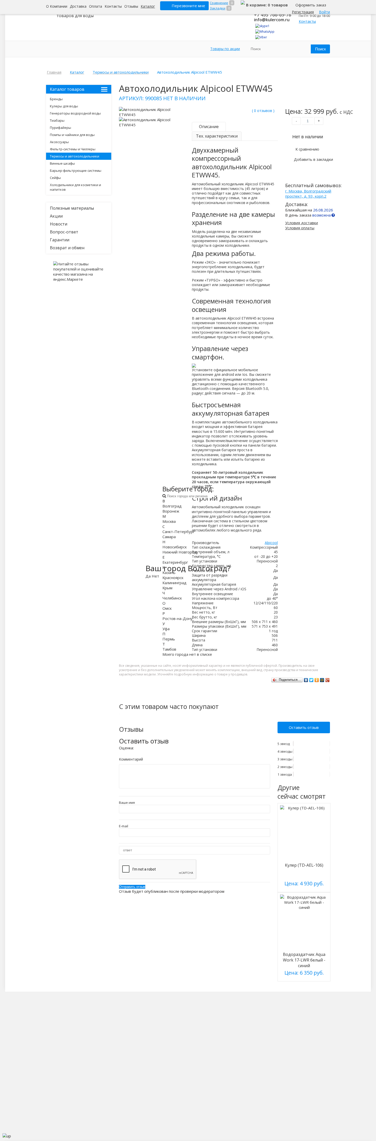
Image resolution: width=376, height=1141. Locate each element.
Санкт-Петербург (178, 531)
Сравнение (219, 3)
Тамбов (169, 649)
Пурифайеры (60, 127)
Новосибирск (174, 546)
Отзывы (131, 6)
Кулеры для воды (64, 106)
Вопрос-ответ (64, 232)
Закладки (217, 8)
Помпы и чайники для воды (72, 134)
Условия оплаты (299, 227)
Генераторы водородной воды (75, 113)
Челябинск (172, 598)
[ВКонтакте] (306, 680)
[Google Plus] (327, 680)
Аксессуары (59, 142)
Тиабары (57, 120)
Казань (168, 572)
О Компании (56, 6)
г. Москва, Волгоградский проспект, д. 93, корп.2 (308, 193)
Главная (54, 72)
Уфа (166, 628)
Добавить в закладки (313, 159)
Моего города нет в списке (187, 654)
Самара (169, 536)
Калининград (174, 582)
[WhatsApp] (264, 31)
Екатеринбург (175, 562)
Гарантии (59, 240)
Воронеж (170, 511)
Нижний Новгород (179, 552)
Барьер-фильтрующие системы (75, 170)
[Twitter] (311, 680)
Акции (56, 216)
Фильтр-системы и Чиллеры (72, 149)
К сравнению (307, 149)
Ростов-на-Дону (177, 618)
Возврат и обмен (67, 248)
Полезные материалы (72, 208)
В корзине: (257, 4)
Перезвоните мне (188, 5)
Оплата (95, 6)
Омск (167, 608)
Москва (169, 521)
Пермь (168, 638)
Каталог (148, 6)
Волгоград (172, 506)
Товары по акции (225, 48)
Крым (167, 587)
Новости (58, 224)
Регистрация (303, 11)
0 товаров (278, 4)
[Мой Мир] (322, 680)
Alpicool (271, 542)
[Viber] (261, 37)
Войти (324, 11)
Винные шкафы (62, 163)
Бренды (56, 99)
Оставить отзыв (304, 727)
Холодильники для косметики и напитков (75, 187)
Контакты (113, 6)
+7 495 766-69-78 (272, 15)
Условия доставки (301, 222)
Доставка (78, 6)
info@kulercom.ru (272, 19)
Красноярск (172, 577)
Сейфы (55, 177)
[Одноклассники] (316, 680)
